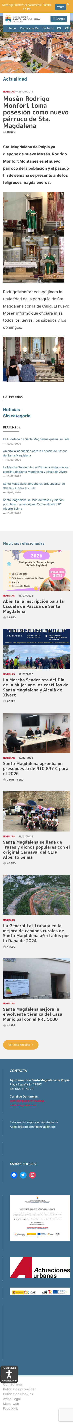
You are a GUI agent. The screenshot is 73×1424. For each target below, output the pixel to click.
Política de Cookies (18, 1394)
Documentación (29, 28)
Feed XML (10, 1408)
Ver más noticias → (20, 1044)
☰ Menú (59, 19)
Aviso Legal (12, 1399)
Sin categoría (16, 415)
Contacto (48, 28)
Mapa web (11, 1404)
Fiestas (12, 28)
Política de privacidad (19, 1389)
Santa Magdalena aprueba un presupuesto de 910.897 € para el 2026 (34, 486)
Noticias (9, 91)
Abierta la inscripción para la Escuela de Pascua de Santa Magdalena (35, 453)
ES (59, 28)
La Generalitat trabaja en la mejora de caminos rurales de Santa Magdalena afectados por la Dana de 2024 (36, 933)
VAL (67, 28)
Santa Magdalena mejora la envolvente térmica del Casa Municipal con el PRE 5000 (32, 1014)
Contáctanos (13, 1384)
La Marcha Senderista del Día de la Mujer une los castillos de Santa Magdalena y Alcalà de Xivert (36, 469)
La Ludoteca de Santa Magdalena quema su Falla (36, 439)
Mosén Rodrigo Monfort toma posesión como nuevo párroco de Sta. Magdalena (36, 112)
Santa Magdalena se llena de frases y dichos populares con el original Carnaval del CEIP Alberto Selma (33, 504)
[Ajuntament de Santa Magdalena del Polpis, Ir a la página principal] (22, 19)
